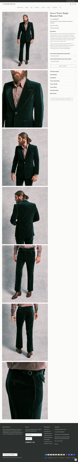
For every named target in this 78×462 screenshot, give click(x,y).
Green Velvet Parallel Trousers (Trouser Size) (60, 58)
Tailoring (26, 7)
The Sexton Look (48, 441)
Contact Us (46, 429)
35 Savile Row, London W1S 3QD (62, 436)
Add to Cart (63, 66)
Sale (60, 7)
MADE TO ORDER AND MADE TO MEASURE (61, 99)
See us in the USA (59, 440)
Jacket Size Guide (54, 25)
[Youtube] (30, 442)
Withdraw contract (48, 443)
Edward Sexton (8, 457)
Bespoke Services (20, 7)
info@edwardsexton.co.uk (60, 429)
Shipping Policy (50, 457)
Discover (48, 7)
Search (46, 457)
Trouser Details (53, 84)
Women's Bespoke (48, 437)
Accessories (43, 7)
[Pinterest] (34, 442)
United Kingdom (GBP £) (70, 1)
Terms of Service (61, 457)
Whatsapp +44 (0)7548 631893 (62, 434)
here (69, 48)
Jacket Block (53, 77)
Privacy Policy (68, 457)
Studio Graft (20, 457)
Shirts (32, 7)
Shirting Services (48, 435)
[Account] (70, 4)
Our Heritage (47, 439)
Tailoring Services (48, 433)
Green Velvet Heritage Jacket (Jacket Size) (60, 53)
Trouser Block (53, 87)
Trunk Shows (55, 7)
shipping (65, 21)
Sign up (29, 438)
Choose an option (55, 55)
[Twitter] (26, 442)
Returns (56, 444)
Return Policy (53, 93)
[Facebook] (28, 442)
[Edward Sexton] (8, 4)
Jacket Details (53, 74)
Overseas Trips (47, 431)
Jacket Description (54, 71)
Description (53, 31)
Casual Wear (37, 7)
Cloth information (54, 90)
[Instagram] (32, 442)
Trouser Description (55, 80)
